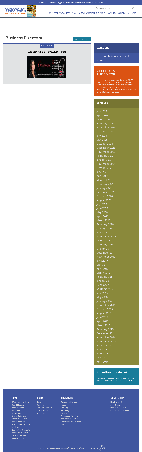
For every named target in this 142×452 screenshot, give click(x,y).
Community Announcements (113, 56)
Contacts (40, 405)
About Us (121, 13)
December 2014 (106, 333)
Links (39, 416)
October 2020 (105, 196)
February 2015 (105, 329)
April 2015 (102, 321)
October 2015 (105, 309)
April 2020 (102, 216)
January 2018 (104, 248)
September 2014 (106, 341)
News (100, 60)
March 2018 (103, 240)
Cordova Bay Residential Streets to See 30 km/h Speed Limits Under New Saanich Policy (21, 432)
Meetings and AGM (118, 408)
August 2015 (104, 313)
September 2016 (106, 289)
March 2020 (103, 220)
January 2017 (104, 280)
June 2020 (102, 208)
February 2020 (105, 224)
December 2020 (106, 192)
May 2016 (102, 297)
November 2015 (106, 305)
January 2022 (104, 159)
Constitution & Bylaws (119, 410)
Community (111, 13)
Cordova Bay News (62, 13)
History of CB (133, 13)
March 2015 (103, 325)
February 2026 (105, 123)
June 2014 (102, 353)
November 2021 (106, 163)
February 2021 (105, 184)
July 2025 (102, 135)
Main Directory (82, 39)
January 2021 (104, 188)
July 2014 (102, 349)
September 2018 (106, 236)
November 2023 (106, 151)
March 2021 (103, 180)
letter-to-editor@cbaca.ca (125, 380)
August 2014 (104, 345)
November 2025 (106, 127)
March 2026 (103, 119)
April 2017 (102, 268)
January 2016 (104, 301)
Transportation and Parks (93, 13)
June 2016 (102, 293)
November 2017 (106, 256)
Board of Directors (44, 408)
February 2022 (105, 155)
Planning (76, 13)
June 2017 (102, 260)
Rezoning (65, 410)
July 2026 (102, 111)
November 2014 (106, 337)
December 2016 (106, 285)
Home (50, 13)
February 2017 (105, 276)
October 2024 (105, 143)
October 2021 (105, 168)
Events (64, 413)
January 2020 (104, 228)
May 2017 (102, 264)
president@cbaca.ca (121, 89)
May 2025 (102, 139)
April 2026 (102, 115)
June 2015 (102, 317)
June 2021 (102, 172)
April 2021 (102, 176)
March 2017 (103, 272)
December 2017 (106, 252)
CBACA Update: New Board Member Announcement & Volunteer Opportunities (20, 407)
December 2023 (106, 147)
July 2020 (102, 204)
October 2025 (105, 131)
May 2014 (102, 357)
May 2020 (102, 212)
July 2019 (102, 232)
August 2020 (104, 200)
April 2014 (102, 361)
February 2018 (105, 244)
